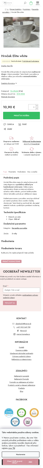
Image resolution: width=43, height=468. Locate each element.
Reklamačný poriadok (21, 376)
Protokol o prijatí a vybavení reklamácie (21, 385)
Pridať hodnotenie (11, 261)
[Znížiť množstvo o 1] (37, 108)
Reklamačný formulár (21, 379)
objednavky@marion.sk (23, 323)
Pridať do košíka (21, 115)
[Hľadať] (25, 3)
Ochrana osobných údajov (21, 356)
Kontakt (21, 347)
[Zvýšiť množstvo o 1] (37, 105)
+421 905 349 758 (23, 327)
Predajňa (21, 388)
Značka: (7, 66)
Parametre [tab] (12, 172)
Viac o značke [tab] (32, 172)
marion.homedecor (23, 334)
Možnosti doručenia (8, 97)
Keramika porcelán (19, 228)
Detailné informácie (8, 83)
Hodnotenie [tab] (21, 172)
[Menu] (37, 3)
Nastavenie (20, 454)
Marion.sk (23, 330)
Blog (21, 391)
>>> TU (11, 448)
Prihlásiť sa (10, 303)
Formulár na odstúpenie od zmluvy (22, 382)
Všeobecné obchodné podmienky (21, 353)
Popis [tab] (5, 172)
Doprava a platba (21, 350)
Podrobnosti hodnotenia (30, 61)
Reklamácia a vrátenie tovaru (21, 359)
